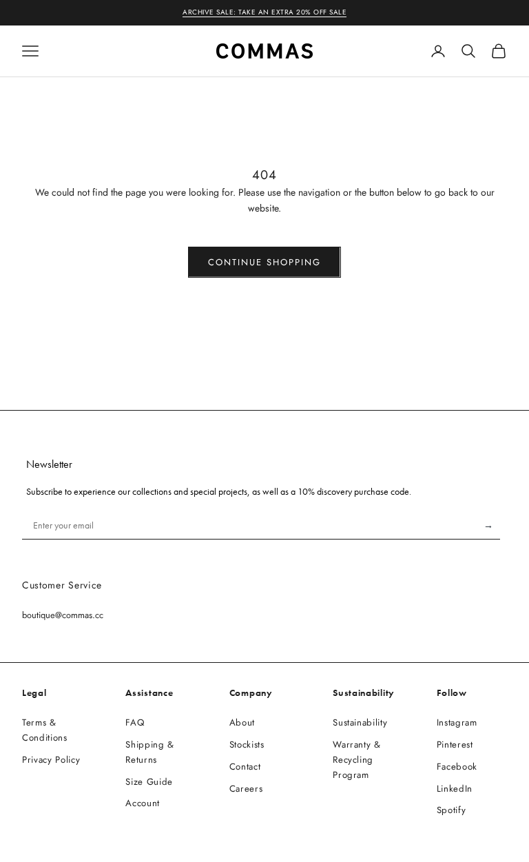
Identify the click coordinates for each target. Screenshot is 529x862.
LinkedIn (455, 788)
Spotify (451, 810)
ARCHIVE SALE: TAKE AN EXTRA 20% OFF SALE (264, 12)
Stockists (246, 744)
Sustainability (360, 722)
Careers (246, 788)
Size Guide (149, 781)
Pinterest (455, 744)
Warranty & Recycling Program (357, 759)
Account (142, 803)
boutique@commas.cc (62, 615)
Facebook (457, 766)
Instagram (457, 722)
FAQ (134, 722)
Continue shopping (264, 262)
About (242, 722)
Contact (245, 766)
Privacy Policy (51, 759)
